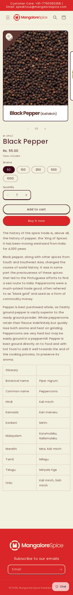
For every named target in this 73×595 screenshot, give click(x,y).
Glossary (12, 370)
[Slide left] (28, 128)
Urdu (9, 483)
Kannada (12, 412)
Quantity (8, 187)
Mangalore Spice (29, 587)
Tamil (10, 459)
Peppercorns (49, 391)
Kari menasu (48, 412)
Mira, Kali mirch (50, 449)
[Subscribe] (60, 569)
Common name (17, 391)
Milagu (44, 459)
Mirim (43, 423)
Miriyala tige (48, 470)
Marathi (11, 449)
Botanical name (17, 381)
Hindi (9, 402)
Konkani (11, 423)
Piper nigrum (49, 381)
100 (23, 170)
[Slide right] (45, 128)
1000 (10, 178)
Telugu (11, 470)
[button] (8, 17)
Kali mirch (47, 402)
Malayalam (14, 436)
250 (38, 170)
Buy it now (36, 221)
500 (54, 170)
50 (9, 170)
